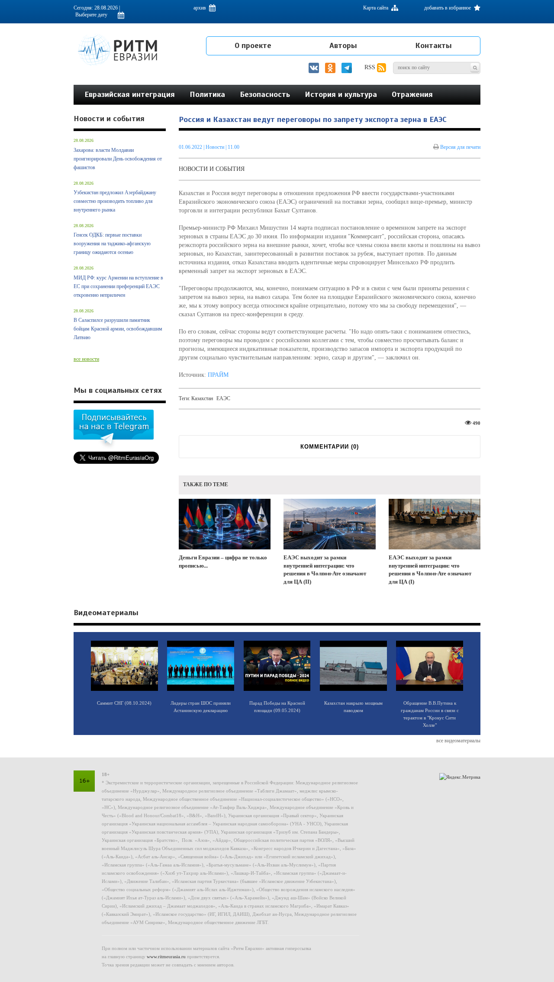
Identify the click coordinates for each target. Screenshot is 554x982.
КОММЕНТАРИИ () (329, 446)
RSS (370, 67)
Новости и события (212, 169)
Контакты (433, 45)
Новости (215, 147)
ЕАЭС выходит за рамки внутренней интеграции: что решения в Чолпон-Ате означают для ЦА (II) (324, 569)
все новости (86, 359)
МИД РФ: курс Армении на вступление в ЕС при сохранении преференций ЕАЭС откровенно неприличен (118, 286)
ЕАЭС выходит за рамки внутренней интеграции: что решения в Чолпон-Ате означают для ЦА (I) (430, 569)
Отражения (412, 94)
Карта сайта (376, 8)
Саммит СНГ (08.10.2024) (124, 703)
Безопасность (265, 94)
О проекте (253, 45)
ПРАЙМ (218, 375)
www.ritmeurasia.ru (166, 956)
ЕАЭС (223, 398)
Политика (207, 94)
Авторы (343, 45)
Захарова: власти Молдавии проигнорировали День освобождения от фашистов (118, 158)
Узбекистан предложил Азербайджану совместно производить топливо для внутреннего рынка (115, 201)
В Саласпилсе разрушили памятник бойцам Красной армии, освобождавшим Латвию (118, 328)
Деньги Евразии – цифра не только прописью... (223, 561)
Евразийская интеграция (129, 94)
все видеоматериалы (458, 741)
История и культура (341, 94)
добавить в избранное (448, 8)
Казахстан (202, 398)
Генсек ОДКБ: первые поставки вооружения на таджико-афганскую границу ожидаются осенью (112, 243)
